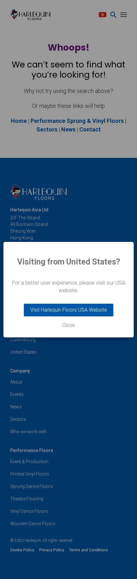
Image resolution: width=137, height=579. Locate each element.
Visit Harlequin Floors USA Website (68, 310)
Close (68, 325)
